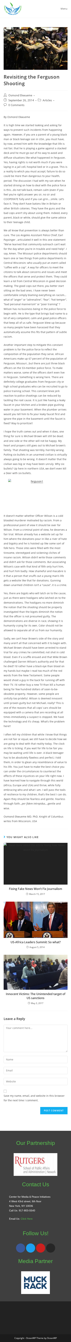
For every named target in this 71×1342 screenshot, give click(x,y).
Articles (47, 100)
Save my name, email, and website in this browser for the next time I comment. (34, 1098)
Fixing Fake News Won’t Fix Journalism (35, 889)
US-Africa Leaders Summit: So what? (36, 942)
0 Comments (16, 105)
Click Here (27, 1218)
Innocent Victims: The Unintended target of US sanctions (35, 996)
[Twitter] (30, 1248)
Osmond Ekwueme (20, 95)
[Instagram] (50, 1248)
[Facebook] (20, 1248)
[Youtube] (40, 1248)
